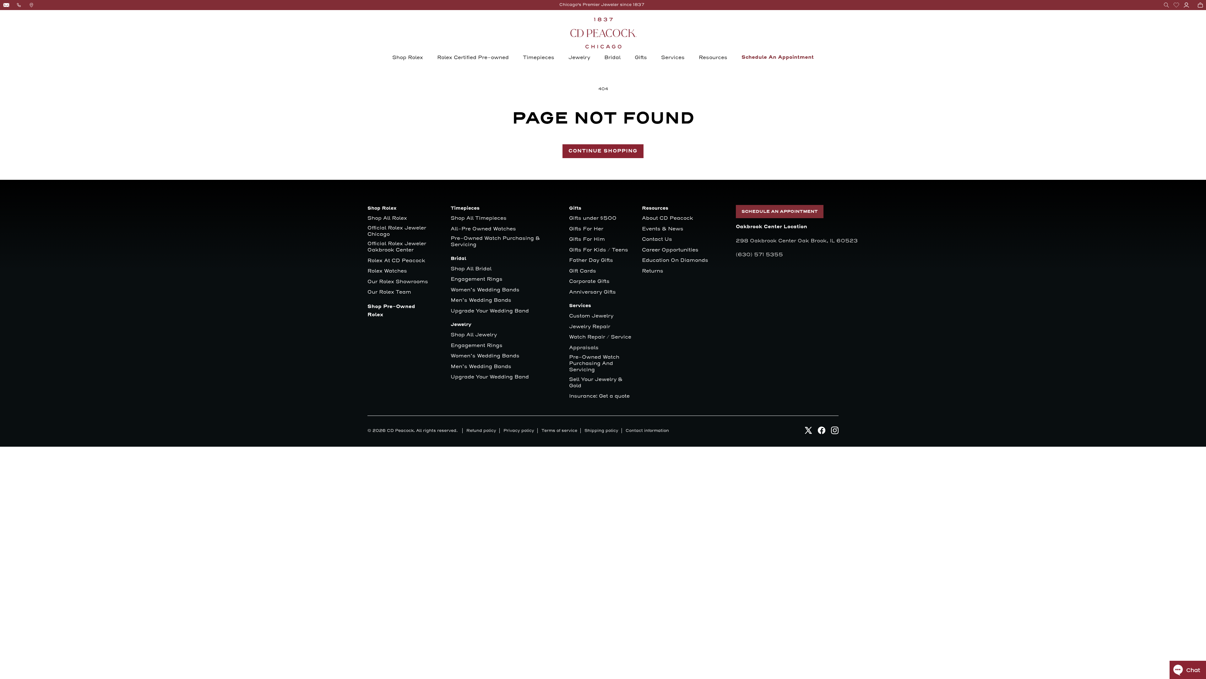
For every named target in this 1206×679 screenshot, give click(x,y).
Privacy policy (518, 430)
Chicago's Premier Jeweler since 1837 (601, 4)
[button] (1166, 5)
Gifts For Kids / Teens (598, 250)
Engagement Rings (477, 279)
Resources (713, 57)
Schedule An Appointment (778, 57)
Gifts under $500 (593, 218)
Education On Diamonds (675, 260)
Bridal (612, 57)
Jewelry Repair (589, 327)
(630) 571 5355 (759, 254)
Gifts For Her (586, 229)
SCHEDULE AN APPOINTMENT (780, 211)
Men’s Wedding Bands (481, 300)
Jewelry (579, 57)
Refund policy (481, 430)
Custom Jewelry (591, 316)
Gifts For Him (587, 239)
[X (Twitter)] (808, 432)
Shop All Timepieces (479, 218)
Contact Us (657, 239)
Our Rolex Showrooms (397, 282)
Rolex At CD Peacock (396, 261)
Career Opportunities (670, 250)
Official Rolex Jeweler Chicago (397, 231)
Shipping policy (601, 430)
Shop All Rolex (387, 218)
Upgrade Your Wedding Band (490, 311)
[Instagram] (835, 432)
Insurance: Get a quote (599, 396)
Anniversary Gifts (592, 292)
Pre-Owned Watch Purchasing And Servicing (594, 363)
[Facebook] (821, 432)
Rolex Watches (387, 271)
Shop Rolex (407, 57)
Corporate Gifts (589, 281)
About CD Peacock (667, 218)
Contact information (647, 430)
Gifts (641, 57)
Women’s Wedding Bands (485, 290)
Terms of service (559, 430)
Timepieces (538, 57)
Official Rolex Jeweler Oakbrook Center (396, 247)
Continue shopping (603, 151)
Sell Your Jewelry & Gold (595, 383)
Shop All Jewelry (474, 335)
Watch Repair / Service (600, 337)
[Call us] (19, 5)
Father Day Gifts (591, 260)
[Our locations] (31, 5)
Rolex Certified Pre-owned (473, 57)
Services (673, 57)
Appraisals (584, 348)
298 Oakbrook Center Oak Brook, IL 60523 (797, 241)
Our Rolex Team (389, 292)
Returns (652, 271)
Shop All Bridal (471, 269)
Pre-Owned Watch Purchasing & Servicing (495, 241)
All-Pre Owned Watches (483, 229)
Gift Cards (582, 271)
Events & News (662, 229)
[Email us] (6, 5)
